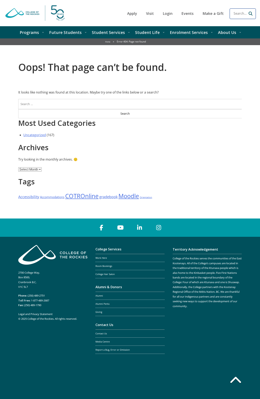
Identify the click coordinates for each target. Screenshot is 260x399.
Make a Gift (213, 13)
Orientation (146, 197)
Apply (132, 13)
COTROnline (82, 196)
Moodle (128, 196)
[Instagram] (159, 228)
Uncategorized (34, 135)
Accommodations (52, 197)
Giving (98, 312)
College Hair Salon (105, 274)
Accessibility (28, 196)
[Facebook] (101, 228)
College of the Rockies (35, 13)
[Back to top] (236, 381)
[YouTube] (120, 228)
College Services (108, 249)
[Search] (250, 14)
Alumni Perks (102, 303)
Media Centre (102, 341)
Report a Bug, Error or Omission (112, 349)
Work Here (101, 258)
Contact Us (104, 325)
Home (107, 41)
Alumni (99, 295)
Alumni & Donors (108, 287)
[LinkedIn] (139, 228)
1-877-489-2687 (40, 300)
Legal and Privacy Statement (35, 314)
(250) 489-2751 (36, 295)
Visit (150, 13)
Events (187, 13)
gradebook (108, 196)
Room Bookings (103, 266)
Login (167, 13)
